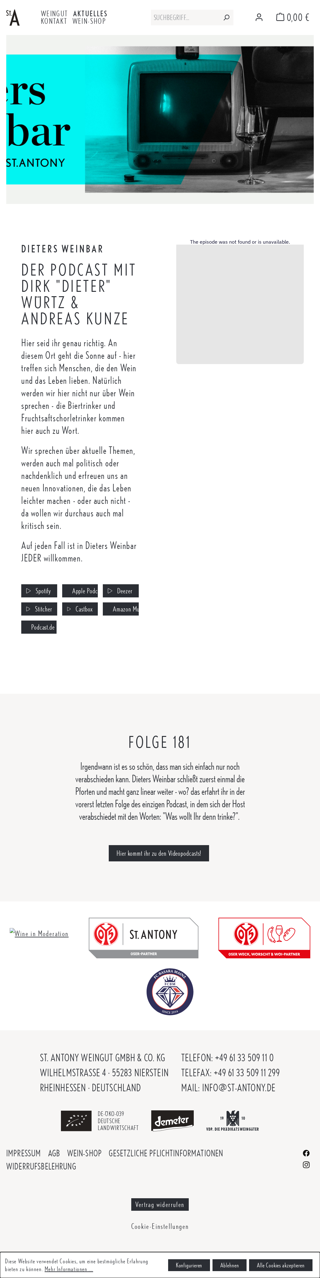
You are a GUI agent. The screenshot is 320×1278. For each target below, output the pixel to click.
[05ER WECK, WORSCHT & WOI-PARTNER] (264, 936)
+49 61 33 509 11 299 (247, 1073)
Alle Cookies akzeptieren (281, 1265)
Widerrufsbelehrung (41, 1166)
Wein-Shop (84, 1153)
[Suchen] (226, 17)
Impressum (23, 1153)
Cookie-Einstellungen (160, 1226)
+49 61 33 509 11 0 (244, 1058)
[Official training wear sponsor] (170, 990)
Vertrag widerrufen (159, 1204)
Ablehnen (229, 1265)
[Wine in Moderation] (39, 932)
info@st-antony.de (239, 1088)
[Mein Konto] (259, 17)
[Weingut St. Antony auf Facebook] (306, 1152)
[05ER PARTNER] (143, 936)
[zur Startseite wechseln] (13, 16)
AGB (54, 1153)
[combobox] (185, 17)
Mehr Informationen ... (69, 1269)
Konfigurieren (189, 1265)
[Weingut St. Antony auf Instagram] (306, 1163)
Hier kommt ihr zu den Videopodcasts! (159, 853)
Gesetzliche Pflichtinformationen (166, 1153)
